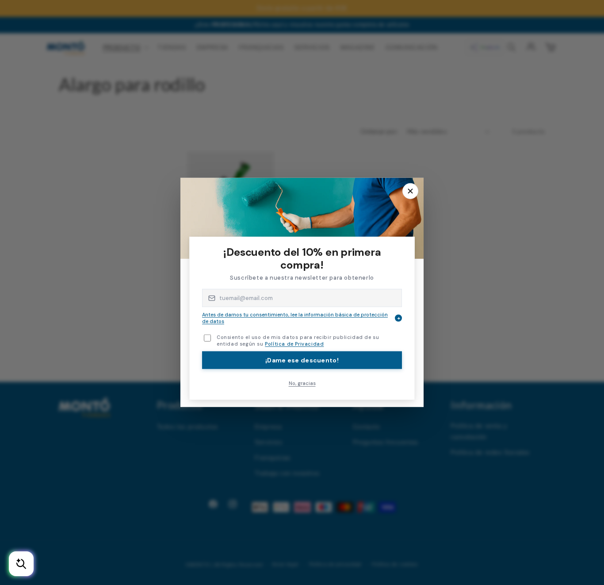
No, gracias (302, 383)
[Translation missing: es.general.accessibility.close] (410, 191)
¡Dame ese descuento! (302, 360)
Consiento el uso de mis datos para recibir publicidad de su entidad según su (298, 340)
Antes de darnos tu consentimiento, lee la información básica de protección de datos (301, 318)
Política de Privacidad (294, 344)
